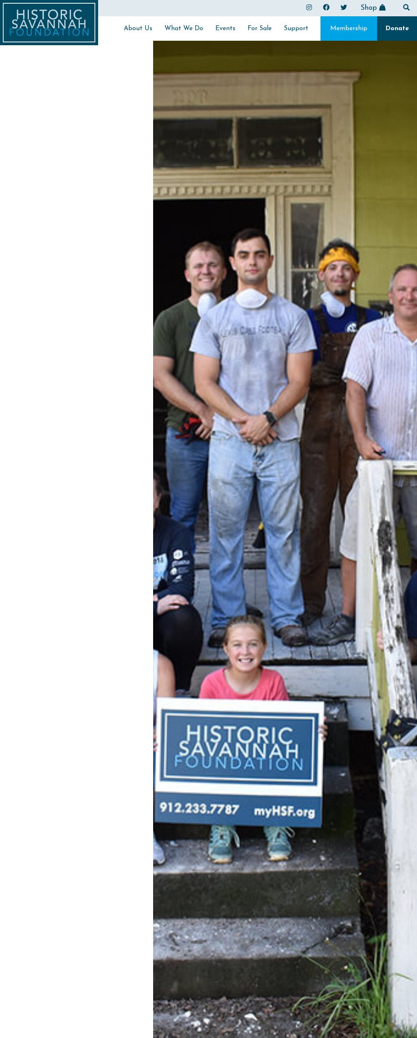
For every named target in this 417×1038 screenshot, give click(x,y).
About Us (138, 28)
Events (225, 28)
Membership (348, 28)
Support (296, 28)
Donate (397, 28)
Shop (369, 8)
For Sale (260, 28)
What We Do (184, 28)
